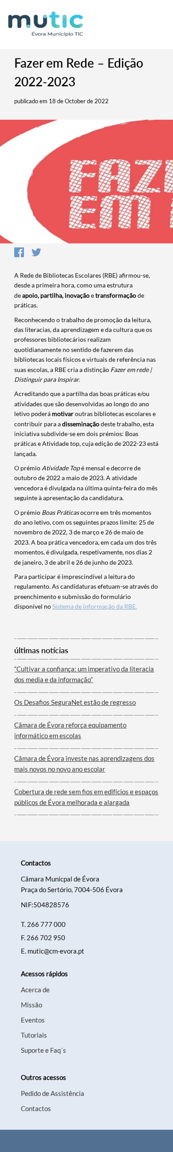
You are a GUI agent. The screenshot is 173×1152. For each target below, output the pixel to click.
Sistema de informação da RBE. (94, 606)
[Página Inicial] (46, 24)
